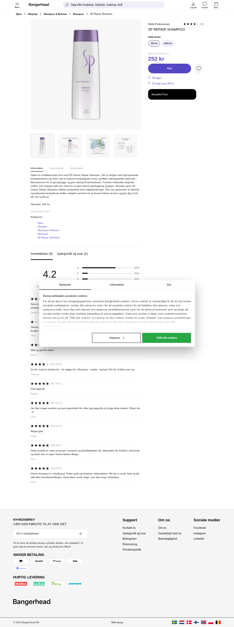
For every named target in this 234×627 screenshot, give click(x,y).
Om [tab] (169, 284)
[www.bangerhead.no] (203, 622)
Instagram (200, 533)
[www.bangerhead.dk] (189, 622)
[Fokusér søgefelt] (67, 5)
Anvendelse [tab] (76, 168)
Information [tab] (117, 284)
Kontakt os (129, 527)
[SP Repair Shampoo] (42, 146)
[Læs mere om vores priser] (167, 53)
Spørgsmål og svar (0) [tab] (72, 253)
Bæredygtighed (167, 538)
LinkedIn (199, 538)
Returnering (130, 544)
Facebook (200, 527)
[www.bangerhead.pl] (211, 622)
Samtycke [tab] (65, 284)
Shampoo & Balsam (55, 14)
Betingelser (130, 538)
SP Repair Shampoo (49, 237)
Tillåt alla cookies (166, 337)
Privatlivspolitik (132, 549)
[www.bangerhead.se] (174, 622)
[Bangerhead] (42, 5)
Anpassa (114, 337)
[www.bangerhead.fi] (196, 622)
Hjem (19, 14)
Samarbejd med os (169, 533)
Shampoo (78, 14)
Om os (162, 527)
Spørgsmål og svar (134, 533)
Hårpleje (33, 14)
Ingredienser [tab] (57, 168)
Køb (169, 68)
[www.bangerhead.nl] (182, 622)
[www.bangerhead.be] (218, 622)
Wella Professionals (159, 24)
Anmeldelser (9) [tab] (42, 253)
